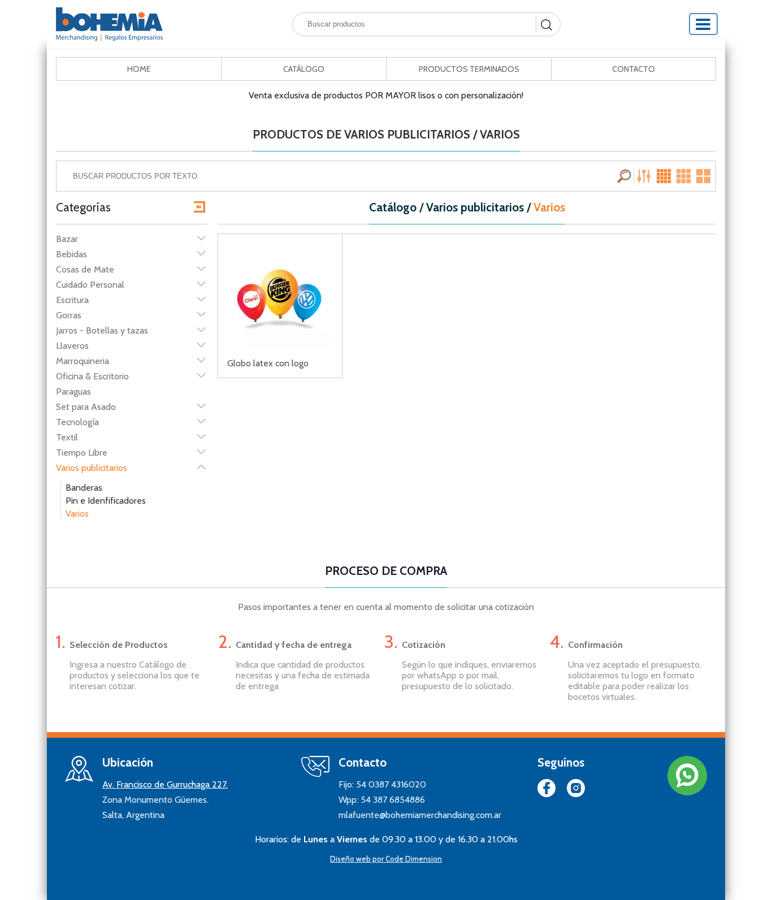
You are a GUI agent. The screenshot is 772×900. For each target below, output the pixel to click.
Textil (67, 437)
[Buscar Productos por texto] (625, 176)
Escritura (72, 300)
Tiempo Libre (81, 452)
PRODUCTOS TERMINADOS (469, 69)
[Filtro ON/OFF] (645, 176)
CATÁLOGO (303, 69)
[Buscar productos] (545, 24)
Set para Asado (86, 406)
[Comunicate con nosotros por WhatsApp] (687, 775)
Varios (77, 513)
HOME (139, 69)
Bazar (67, 238)
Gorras (68, 315)
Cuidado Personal (90, 284)
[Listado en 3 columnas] (684, 176)
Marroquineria (82, 361)
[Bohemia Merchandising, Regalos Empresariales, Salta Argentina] (109, 24)
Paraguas (73, 391)
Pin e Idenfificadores (106, 500)
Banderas (84, 487)
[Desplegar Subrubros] (201, 237)
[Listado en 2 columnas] (704, 176)
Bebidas (71, 254)
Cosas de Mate (85, 269)
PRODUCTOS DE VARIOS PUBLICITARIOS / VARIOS (386, 134)
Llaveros (72, 345)
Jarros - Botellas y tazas (102, 330)
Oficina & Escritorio (92, 376)
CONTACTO (633, 69)
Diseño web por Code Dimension (386, 858)
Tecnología (77, 422)
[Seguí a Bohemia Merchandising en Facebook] (546, 790)
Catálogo (393, 207)
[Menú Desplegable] (703, 24)
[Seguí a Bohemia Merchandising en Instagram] (576, 790)
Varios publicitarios (91, 467)
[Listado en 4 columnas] (665, 176)
